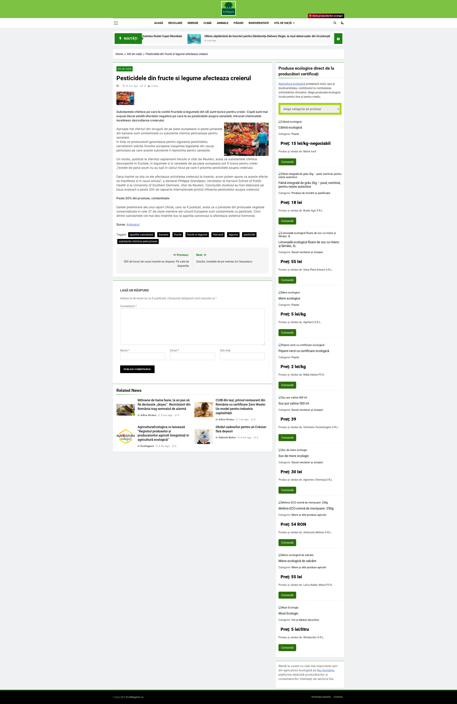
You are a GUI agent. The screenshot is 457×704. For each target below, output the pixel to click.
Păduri (238, 23)
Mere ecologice (289, 298)
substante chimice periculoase (138, 241)
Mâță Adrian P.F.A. (314, 374)
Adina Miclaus (148, 415)
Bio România (325, 670)
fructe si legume (197, 234)
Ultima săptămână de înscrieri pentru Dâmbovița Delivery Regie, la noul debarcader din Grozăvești (240, 36)
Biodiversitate (259, 23)
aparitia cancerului (141, 234)
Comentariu (128, 306)
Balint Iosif (309, 151)
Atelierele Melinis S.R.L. (317, 532)
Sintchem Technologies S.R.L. (321, 427)
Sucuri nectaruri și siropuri (307, 252)
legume (233, 234)
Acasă (158, 23)
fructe (177, 234)
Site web (225, 350)
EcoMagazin (147, 446)
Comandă (287, 162)
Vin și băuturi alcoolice (305, 619)
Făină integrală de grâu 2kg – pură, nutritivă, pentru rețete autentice (309, 184)
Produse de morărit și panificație (311, 193)
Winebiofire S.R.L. (313, 637)
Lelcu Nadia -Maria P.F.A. (318, 584)
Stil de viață (283, 23)
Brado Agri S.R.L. (313, 210)
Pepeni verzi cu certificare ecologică (303, 351)
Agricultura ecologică (291, 84)
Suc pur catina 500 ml (293, 403)
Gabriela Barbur (227, 437)
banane (163, 234)
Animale (222, 23)
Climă (208, 23)
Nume (125, 350)
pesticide (249, 234)
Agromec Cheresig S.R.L (317, 479)
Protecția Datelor (321, 696)
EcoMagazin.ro (134, 696)
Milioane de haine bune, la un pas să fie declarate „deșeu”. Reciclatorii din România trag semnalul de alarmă (164, 404)
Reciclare (175, 23)
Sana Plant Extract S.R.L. (318, 269)
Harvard (218, 234)
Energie (193, 23)
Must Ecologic (288, 613)
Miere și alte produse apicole (309, 514)
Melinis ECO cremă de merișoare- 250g (305, 508)
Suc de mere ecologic (293, 456)
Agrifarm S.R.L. (312, 322)
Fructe (295, 134)
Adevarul (133, 224)
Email (174, 350)
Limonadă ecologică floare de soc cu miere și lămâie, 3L (308, 244)
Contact (338, 696)
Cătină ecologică (290, 127)
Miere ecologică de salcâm (297, 561)
